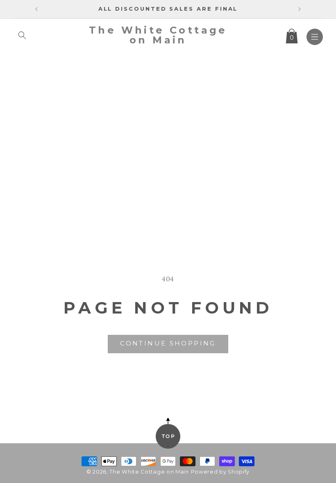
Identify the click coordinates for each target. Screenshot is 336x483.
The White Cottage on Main (149, 472)
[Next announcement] (300, 9)
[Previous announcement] (36, 9)
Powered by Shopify (220, 472)
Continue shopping (168, 343)
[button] (22, 35)
